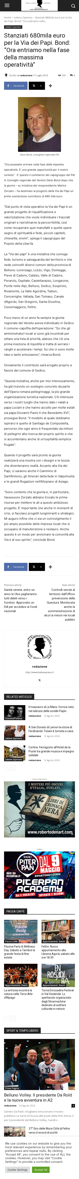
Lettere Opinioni (23, 17)
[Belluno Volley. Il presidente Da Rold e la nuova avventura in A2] (39, 1064)
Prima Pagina (12, 1088)
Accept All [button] (40, 1169)
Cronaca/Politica (13, 718)
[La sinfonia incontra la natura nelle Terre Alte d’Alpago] (20, 975)
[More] (50, 86)
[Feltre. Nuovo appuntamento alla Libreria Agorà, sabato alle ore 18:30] (58, 931)
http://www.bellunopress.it (40, 672)
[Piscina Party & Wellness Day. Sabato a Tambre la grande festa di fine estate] (20, 931)
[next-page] (13, 768)
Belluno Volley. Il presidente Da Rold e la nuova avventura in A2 (38, 1098)
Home (7, 17)
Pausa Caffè (11, 941)
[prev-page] (6, 768)
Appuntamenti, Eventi (54, 941)
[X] (39, 679)
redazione (26, 75)
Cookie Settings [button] (17, 1169)
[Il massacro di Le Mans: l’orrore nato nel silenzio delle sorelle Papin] (14, 712)
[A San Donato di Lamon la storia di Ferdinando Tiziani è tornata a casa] (14, 732)
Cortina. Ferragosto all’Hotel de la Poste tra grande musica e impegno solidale (51, 751)
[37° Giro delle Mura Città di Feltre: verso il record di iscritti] (14, 1134)
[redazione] (6, 75)
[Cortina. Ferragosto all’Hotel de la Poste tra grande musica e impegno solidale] (14, 752)
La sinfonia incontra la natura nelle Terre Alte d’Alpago (18, 994)
